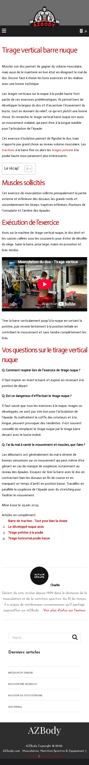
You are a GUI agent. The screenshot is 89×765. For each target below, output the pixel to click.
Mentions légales (51, 756)
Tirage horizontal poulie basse (29, 538)
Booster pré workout (22, 684)
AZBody (44, 729)
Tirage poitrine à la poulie (25, 532)
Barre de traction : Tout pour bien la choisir (37, 521)
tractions (8, 150)
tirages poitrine (62, 150)
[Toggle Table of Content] (26, 168)
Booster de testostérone (25, 695)
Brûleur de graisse (20, 672)
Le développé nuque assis (26, 527)
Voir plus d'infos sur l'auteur (64, 610)
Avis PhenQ (15, 706)
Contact (32, 756)
